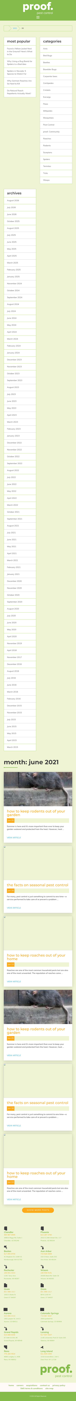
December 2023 (14, 360)
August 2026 (13, 201)
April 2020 (12, 637)
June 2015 (11, 727)
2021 (15, 28)
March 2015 (12, 747)
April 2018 (12, 650)
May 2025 (11, 249)
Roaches (47, 139)
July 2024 (11, 311)
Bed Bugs (47, 56)
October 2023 (13, 374)
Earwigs (47, 97)
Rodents (47, 146)
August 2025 (13, 228)
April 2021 (12, 554)
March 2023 (12, 422)
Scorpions (47, 153)
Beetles (46, 63)
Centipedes (48, 83)
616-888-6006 (9, 1335)
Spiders (46, 159)
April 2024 (12, 332)
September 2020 (14, 602)
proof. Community (51, 132)
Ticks (45, 173)
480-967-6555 (9, 1235)
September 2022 (14, 464)
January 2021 (13, 574)
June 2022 (11, 484)
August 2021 (13, 526)
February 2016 (14, 699)
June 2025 (11, 242)
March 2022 (12, 505)
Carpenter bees (50, 77)
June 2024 (11, 318)
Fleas (45, 104)
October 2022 (13, 457)
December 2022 (14, 443)
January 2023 (13, 436)
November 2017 (14, 657)
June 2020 (11, 623)
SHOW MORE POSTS (38, 1210)
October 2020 (13, 595)
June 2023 (11, 401)
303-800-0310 (9, 1316)
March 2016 (12, 692)
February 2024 (14, 346)
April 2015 (12, 740)
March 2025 (12, 263)
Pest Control (48, 125)
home (11, 1386)
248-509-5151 (46, 1273)
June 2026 (11, 215)
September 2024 (14, 298)
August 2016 (13, 671)
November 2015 (14, 713)
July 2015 (11, 720)
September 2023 (14, 381)
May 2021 (11, 547)
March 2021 (12, 561)
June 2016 (11, 685)
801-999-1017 (9, 1292)
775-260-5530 (9, 1354)
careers (20, 1386)
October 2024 (13, 291)
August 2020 (13, 609)
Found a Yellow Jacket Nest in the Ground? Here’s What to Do (19, 52)
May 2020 (11, 630)
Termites (47, 166)
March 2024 (12, 339)
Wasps (46, 180)
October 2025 (13, 221)
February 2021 (14, 567)
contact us (45, 1386)
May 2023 (11, 408)
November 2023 (14, 367)
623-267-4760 (46, 1235)
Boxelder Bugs (50, 70)
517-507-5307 (46, 1335)
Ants (45, 49)
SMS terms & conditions (31, 1389)
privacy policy (58, 1386)
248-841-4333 (9, 1273)
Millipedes (47, 111)
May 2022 (11, 491)
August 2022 (13, 471)
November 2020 (14, 588)
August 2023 (13, 387)
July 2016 (11, 678)
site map (49, 1389)
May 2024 (11, 325)
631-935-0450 (46, 1354)
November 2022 (14, 450)
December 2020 (14, 581)
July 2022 (11, 477)
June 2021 (11, 540)
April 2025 (12, 256)
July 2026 (11, 208)
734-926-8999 (46, 1254)
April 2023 (12, 415)
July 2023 (11, 394)
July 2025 (11, 235)
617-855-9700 (9, 1254)
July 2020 (11, 616)
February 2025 (14, 270)
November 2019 (14, 644)
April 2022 (12, 498)
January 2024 (13, 353)
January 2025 (13, 277)
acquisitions (31, 1386)
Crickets (46, 90)
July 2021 (11, 533)
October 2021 (13, 512)
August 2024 (13, 304)
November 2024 (14, 284)
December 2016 (14, 664)
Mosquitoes (48, 118)
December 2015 (14, 706)
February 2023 (14, 429)
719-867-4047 (46, 1316)
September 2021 (14, 519)
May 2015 (11, 734)
